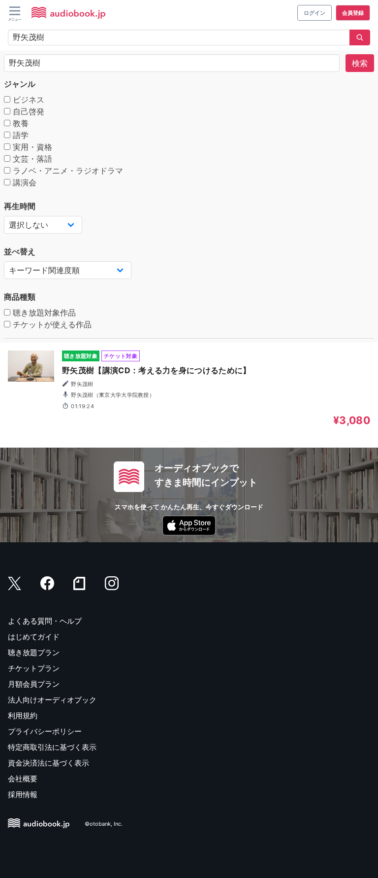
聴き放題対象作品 (43, 312)
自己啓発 (27, 111)
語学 (19, 135)
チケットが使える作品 (51, 324)
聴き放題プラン (34, 652)
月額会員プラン (34, 684)
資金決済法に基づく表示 (48, 763)
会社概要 (22, 778)
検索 (360, 63)
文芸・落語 (31, 159)
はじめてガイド (34, 636)
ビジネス (27, 100)
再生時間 (19, 206)
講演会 (23, 182)
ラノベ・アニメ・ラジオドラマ (66, 171)
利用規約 (22, 715)
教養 (19, 123)
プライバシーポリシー (45, 731)
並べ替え (19, 251)
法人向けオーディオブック (52, 699)
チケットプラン (34, 668)
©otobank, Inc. (104, 824)
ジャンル (19, 84)
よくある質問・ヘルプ (45, 621)
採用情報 (22, 794)
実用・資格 (31, 147)
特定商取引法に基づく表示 (52, 747)
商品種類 (19, 297)
